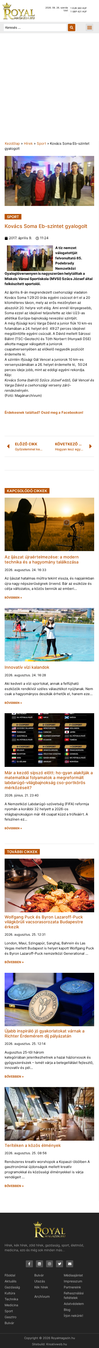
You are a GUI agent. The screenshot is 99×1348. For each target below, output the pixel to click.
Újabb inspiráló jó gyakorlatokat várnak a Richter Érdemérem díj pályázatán (44, 1033)
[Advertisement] (49, 89)
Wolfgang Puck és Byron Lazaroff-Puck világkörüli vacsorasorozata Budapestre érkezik (44, 922)
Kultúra (10, 1293)
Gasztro (10, 1317)
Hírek (28, 143)
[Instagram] (49, 1264)
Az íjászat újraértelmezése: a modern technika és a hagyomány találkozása (42, 559)
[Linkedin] (39, 1264)
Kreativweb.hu (56, 1344)
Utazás (39, 1281)
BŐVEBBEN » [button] (13, 597)
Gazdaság (12, 1287)
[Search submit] (71, 27)
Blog (67, 1310)
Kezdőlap (12, 143)
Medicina (11, 1305)
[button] (89, 27)
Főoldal (10, 1275)
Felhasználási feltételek (74, 1295)
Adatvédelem (74, 1304)
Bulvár (9, 1323)
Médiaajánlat (73, 1275)
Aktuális (10, 1281)
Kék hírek (41, 1287)
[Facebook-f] (29, 1264)
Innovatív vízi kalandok (27, 667)
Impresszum (73, 1281)
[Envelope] (69, 1264)
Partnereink (72, 1287)
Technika (11, 1299)
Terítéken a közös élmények (33, 1145)
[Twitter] (59, 1264)
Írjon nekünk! (73, 1315)
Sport (41, 143)
